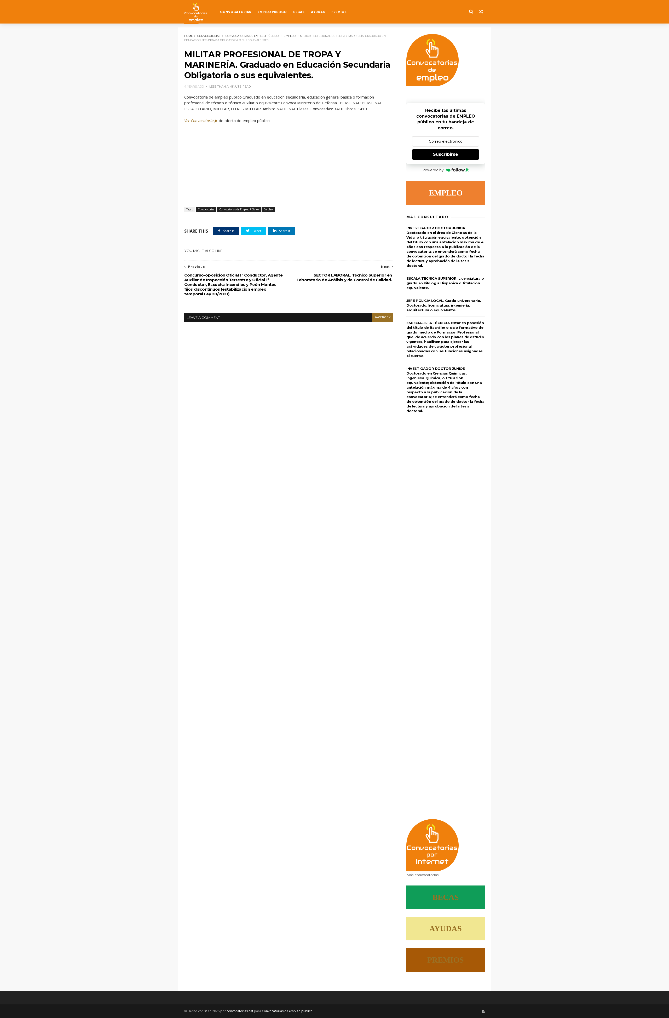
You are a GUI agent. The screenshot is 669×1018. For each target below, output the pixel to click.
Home (188, 36)
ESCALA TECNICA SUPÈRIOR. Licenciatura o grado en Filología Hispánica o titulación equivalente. (445, 283)
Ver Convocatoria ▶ (201, 120)
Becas (298, 12)
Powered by (433, 170)
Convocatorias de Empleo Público (252, 36)
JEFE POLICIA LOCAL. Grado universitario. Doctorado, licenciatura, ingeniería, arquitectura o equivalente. (443, 305)
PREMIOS (445, 960)
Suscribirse (445, 154)
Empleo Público (272, 12)
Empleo (290, 36)
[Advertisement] (288, 162)
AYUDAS (445, 928)
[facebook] (483, 1011)
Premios (339, 12)
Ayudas (318, 12)
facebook (382, 317)
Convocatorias (235, 12)
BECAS (445, 897)
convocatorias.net (240, 1011)
